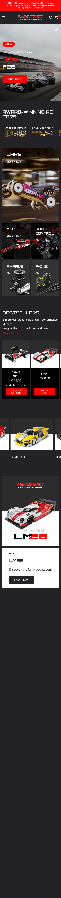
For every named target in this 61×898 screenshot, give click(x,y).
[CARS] (30, 184)
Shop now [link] (13, 161)
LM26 (44, 373)
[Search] (51, 17)
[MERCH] (16, 240)
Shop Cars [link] (8, 332)
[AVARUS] (16, 278)
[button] (21, 579)
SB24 (16, 376)
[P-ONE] (45, 278)
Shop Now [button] (14, 78)
